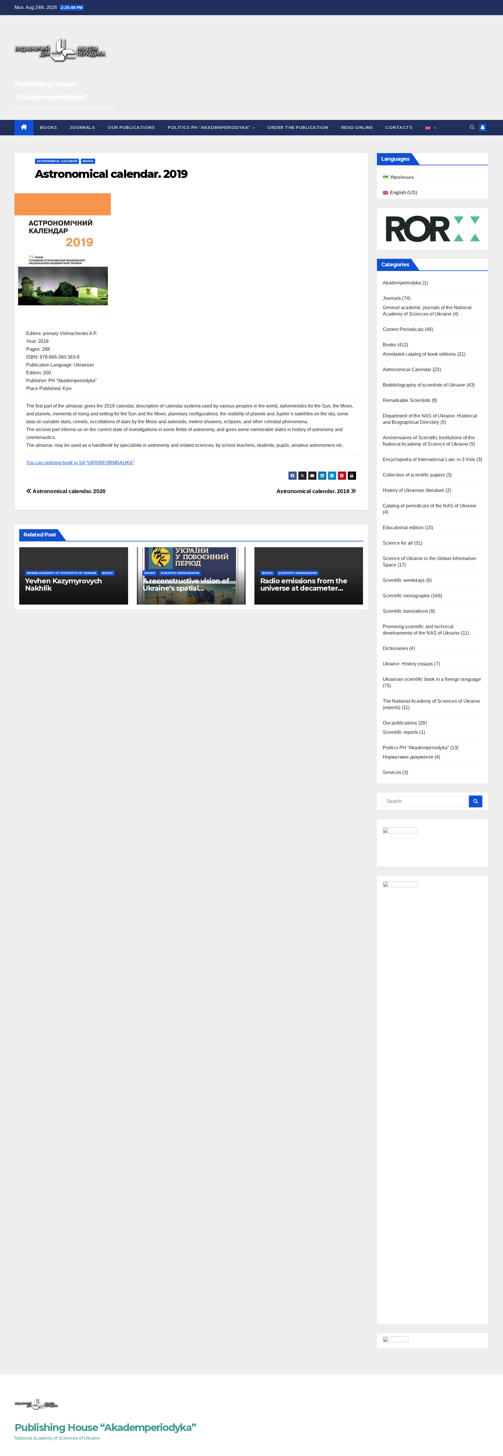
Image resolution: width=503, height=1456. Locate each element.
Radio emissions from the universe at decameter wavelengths (303, 588)
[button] (472, 127)
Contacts (398, 127)
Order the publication (297, 127)
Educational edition (403, 527)
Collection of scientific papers (414, 474)
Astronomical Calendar (57, 161)
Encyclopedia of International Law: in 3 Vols (429, 459)
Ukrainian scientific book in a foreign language (432, 679)
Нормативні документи (408, 756)
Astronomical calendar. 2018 (314, 491)
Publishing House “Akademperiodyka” (105, 1427)
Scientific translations (405, 611)
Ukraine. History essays (408, 663)
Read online (357, 127)
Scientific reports (400, 732)
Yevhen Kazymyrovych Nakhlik (63, 584)
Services (392, 772)
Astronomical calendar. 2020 (69, 491)
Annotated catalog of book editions (419, 354)
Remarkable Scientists (407, 400)
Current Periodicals (403, 329)
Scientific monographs (180, 573)
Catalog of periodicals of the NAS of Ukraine (430, 505)
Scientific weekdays (404, 580)
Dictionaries (395, 648)
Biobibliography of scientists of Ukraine (62, 573)
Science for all (398, 543)
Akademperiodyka (402, 282)
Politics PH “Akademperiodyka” (210, 127)
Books (48, 127)
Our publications (131, 127)
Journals (82, 127)
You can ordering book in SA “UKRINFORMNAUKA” (80, 462)
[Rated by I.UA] (395, 1340)
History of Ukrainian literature (413, 490)
